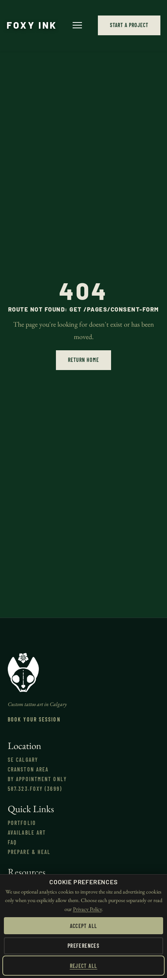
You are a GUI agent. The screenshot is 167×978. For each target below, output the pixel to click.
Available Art (27, 832)
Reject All (83, 966)
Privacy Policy (87, 909)
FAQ (12, 842)
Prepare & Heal (29, 852)
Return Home (83, 359)
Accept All (83, 926)
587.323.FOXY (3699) (35, 788)
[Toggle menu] (77, 25)
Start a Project (129, 25)
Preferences (83, 945)
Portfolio (22, 823)
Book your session (34, 719)
